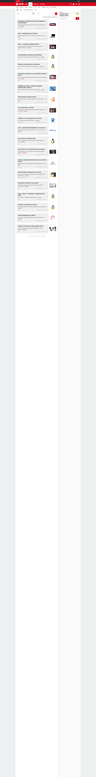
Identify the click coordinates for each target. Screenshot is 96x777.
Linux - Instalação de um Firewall (27, 33)
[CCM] (19, 4)
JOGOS (17, 7)
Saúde (22, 1)
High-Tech (18, 1)
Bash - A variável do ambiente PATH (28, 44)
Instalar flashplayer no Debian (26, 215)
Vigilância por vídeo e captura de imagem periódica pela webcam (30, 86)
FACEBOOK (30, 7)
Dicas (30, 4)
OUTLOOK (35, 7)
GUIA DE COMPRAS (53, 7)
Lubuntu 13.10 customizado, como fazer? (30, 118)
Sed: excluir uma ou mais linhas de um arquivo (31, 149)
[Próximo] (45, 236)
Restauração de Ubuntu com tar (27, 97)
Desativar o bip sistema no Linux (27, 204)
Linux (35, 9)
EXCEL (39, 7)
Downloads (36, 4)
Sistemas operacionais (28, 9)
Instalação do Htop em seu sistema (28, 183)
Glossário (42, 4)
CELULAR (26, 7)
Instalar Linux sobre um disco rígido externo (30, 226)
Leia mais (22, 26)
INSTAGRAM (44, 7)
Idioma (79, 1)
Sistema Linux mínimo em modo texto (29, 64)
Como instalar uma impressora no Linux (29, 172)
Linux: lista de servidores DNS (26, 138)
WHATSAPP (21, 7)
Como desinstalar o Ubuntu (26, 107)
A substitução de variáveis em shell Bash (30, 55)
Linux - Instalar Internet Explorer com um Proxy (31, 127)
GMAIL (48, 7)
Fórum (26, 4)
